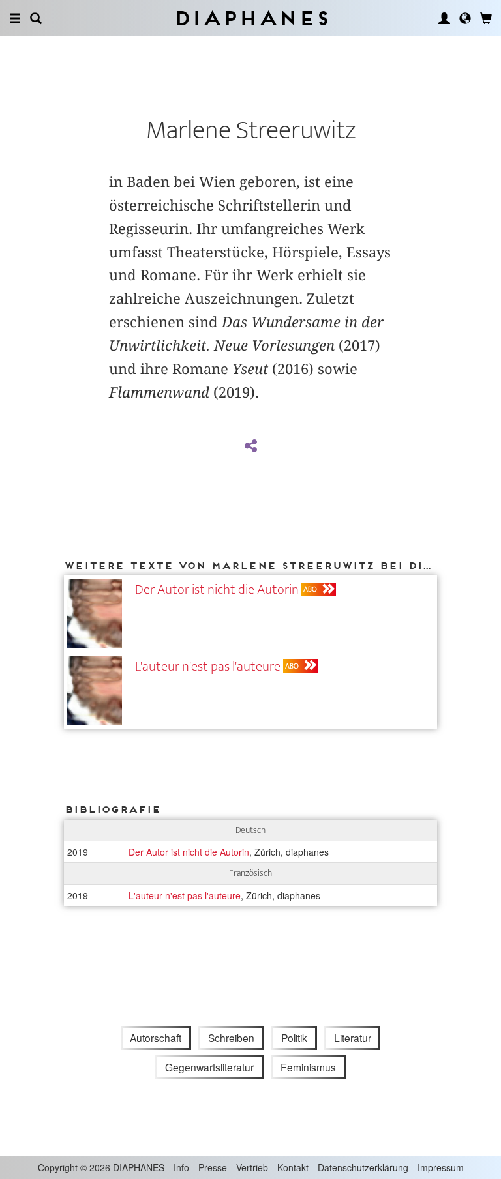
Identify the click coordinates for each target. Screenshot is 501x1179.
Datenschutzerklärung (363, 1167)
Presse (212, 1167)
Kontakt (293, 1167)
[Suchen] (36, 18)
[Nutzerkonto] (444, 18)
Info (181, 1167)
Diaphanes (250, 18)
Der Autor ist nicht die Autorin (217, 589)
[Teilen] (250, 446)
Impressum (441, 1167)
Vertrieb (252, 1167)
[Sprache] (465, 18)
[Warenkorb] (486, 18)
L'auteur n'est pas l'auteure (208, 666)
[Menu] (15, 18)
